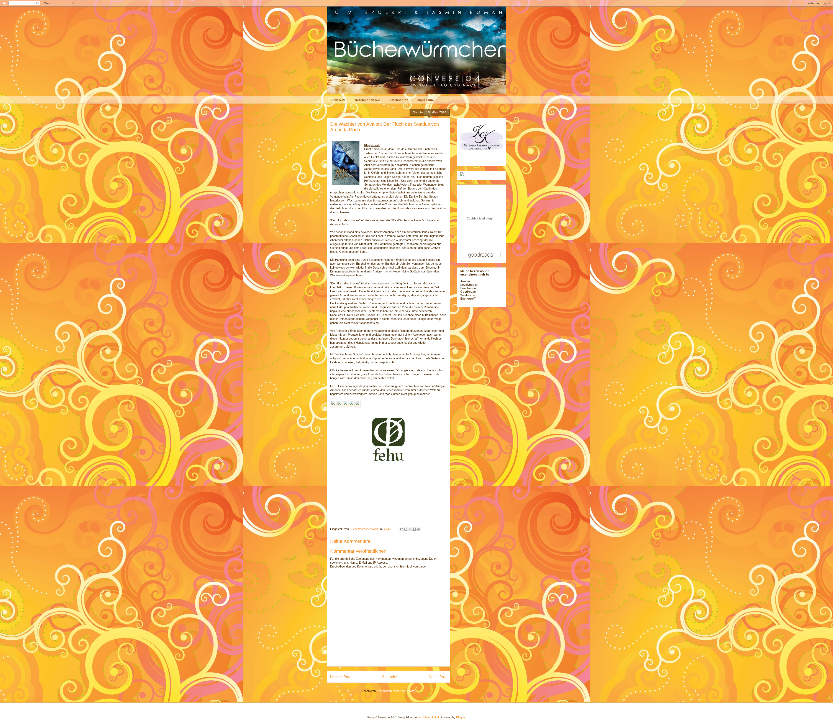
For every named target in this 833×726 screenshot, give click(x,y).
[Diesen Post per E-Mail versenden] (402, 529)
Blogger (461, 717)
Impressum (425, 100)
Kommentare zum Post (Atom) (396, 691)
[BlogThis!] (406, 529)
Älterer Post (437, 677)
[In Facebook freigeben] (414, 529)
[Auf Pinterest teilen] (418, 529)
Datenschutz (398, 100)
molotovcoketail (429, 717)
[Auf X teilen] (410, 529)
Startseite (338, 100)
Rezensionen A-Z (367, 100)
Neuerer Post (340, 677)
